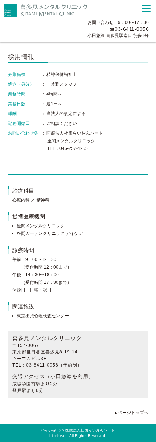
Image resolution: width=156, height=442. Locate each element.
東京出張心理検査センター (43, 315)
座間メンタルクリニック (41, 225)
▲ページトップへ (131, 412)
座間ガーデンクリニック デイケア (50, 233)
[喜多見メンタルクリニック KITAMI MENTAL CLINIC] (47, 10)
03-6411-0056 (132, 29)
